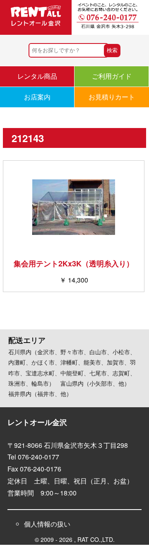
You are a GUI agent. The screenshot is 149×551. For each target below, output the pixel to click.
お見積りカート (112, 97)
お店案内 (37, 97)
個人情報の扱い (47, 524)
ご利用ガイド (112, 76)
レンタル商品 (37, 76)
